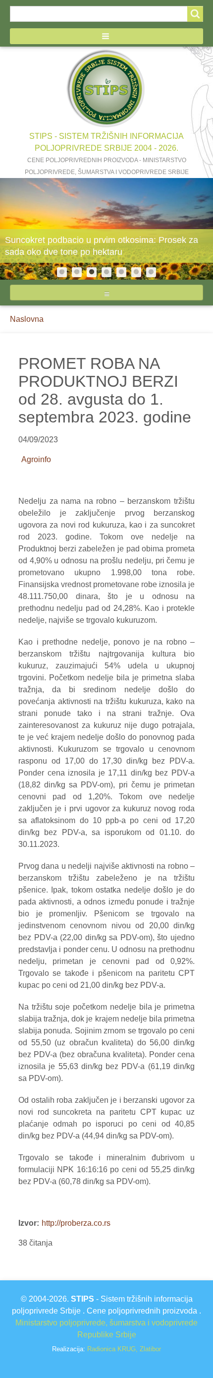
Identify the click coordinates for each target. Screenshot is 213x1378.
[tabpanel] (106, 229)
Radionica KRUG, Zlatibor (124, 1349)
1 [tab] (62, 272)
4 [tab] (106, 272)
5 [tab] (121, 272)
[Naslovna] (106, 88)
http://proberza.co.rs (76, 1223)
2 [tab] (77, 272)
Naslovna (27, 319)
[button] (106, 36)
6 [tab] (136, 272)
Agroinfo (36, 459)
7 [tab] (151, 272)
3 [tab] (92, 272)
